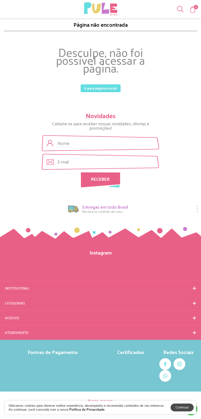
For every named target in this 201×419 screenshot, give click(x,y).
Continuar (182, 407)
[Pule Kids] (100, 8)
